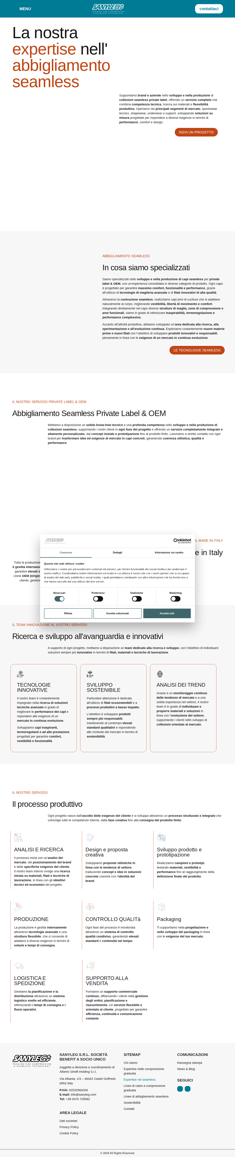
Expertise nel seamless (140, 1079)
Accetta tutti (167, 613)
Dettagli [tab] (117, 552)
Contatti (129, 1109)
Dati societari (68, 1121)
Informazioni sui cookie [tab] (169, 552)
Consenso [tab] (66, 552)
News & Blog (186, 1069)
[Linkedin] (180, 1089)
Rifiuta (68, 613)
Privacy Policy (69, 1127)
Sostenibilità (132, 1102)
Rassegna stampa (189, 1063)
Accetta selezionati (117, 613)
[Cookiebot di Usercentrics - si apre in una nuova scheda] (176, 541)
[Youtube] (187, 1089)
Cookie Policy (69, 1133)
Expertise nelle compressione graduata (144, 1071)
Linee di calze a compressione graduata (144, 1088)
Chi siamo (130, 1063)
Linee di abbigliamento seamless (146, 1096)
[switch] (98, 599)
